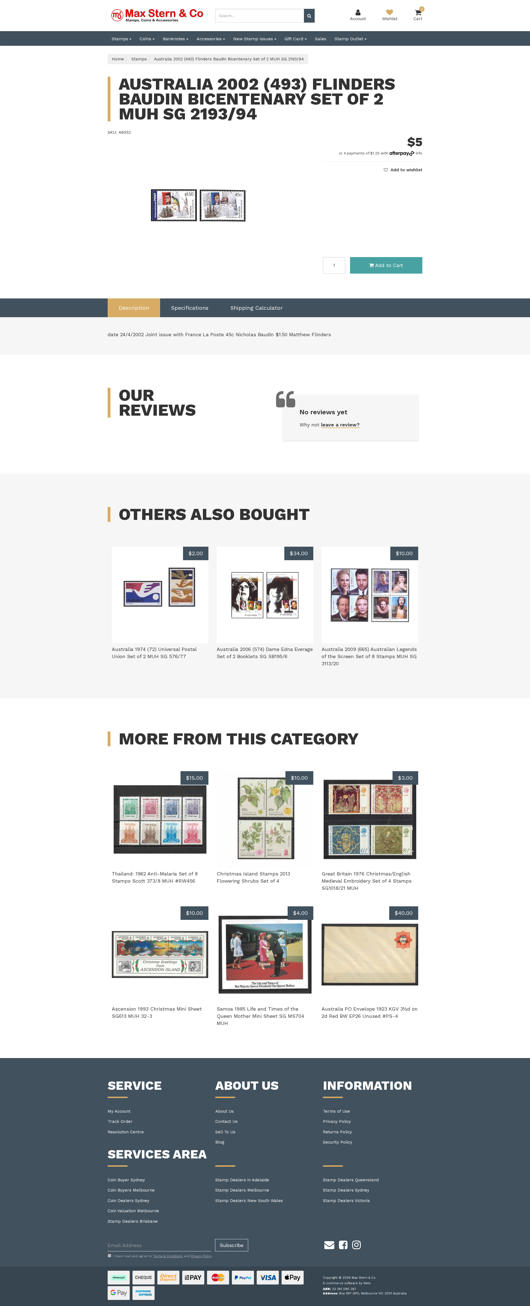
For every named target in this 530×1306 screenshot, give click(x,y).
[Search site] (309, 16)
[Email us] (329, 1244)
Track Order (120, 1121)
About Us (224, 1111)
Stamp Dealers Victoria (346, 1200)
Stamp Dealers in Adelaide (242, 1179)
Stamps (120, 38)
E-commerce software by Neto (347, 1283)
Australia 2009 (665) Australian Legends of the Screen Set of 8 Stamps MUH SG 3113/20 (369, 656)
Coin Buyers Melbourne (131, 1190)
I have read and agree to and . (162, 1256)
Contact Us (226, 1121)
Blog (219, 1142)
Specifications (189, 308)
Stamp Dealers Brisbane (133, 1221)
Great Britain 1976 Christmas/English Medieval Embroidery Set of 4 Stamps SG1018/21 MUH (367, 881)
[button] (403, 169)
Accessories (210, 38)
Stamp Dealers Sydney (346, 1190)
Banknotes (174, 38)
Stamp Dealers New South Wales (249, 1200)
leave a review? (340, 425)
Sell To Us (225, 1131)
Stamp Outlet (350, 38)
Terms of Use (336, 1111)
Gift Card (295, 38)
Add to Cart (389, 265)
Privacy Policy (337, 1121)
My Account (119, 1111)
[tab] (134, 307)
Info (418, 153)
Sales (320, 38)
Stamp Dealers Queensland (351, 1179)
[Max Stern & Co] (157, 15)
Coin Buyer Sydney (126, 1179)
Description (134, 308)
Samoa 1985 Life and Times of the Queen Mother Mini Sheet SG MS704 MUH (260, 1016)
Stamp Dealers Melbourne (242, 1190)
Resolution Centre (126, 1131)
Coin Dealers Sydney (128, 1200)
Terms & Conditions (168, 1256)
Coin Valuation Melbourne (133, 1210)
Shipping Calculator (256, 308)
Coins (146, 38)
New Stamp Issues (253, 38)
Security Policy (337, 1142)
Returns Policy (337, 1131)
